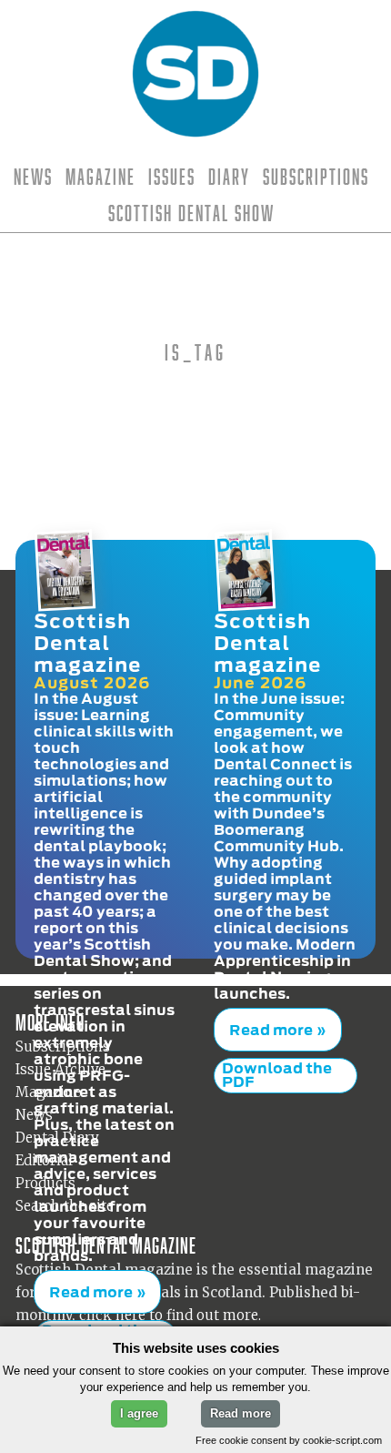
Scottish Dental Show (191, 213)
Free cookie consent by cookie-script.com (289, 1440)
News (33, 177)
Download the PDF (97, 1314)
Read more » (90, 1280)
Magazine (100, 177)
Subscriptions (316, 177)
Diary (229, 177)
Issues (172, 177)
